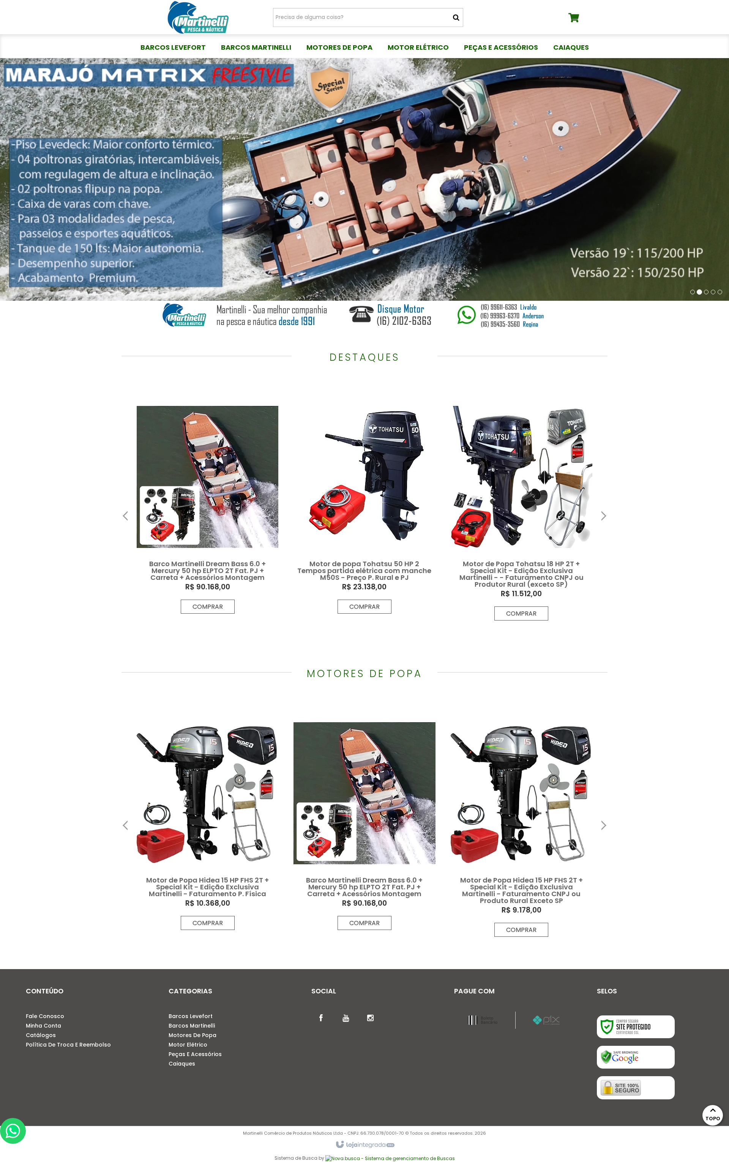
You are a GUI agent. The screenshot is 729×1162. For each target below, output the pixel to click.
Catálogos (41, 1035)
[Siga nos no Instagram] (370, 1017)
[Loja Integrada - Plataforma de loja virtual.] (364, 1145)
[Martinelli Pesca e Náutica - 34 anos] (198, 17)
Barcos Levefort (191, 1016)
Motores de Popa (192, 1035)
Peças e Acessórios (195, 1054)
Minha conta (43, 1025)
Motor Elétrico (188, 1044)
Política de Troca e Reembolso (68, 1044)
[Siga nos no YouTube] (345, 1017)
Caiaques (182, 1063)
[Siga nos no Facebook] (320, 1017)
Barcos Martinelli (192, 1025)
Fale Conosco (45, 1016)
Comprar (208, 606)
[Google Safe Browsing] (636, 1057)
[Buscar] (456, 17)
